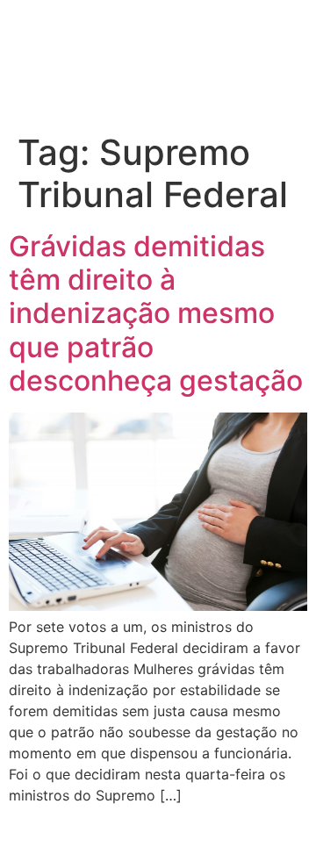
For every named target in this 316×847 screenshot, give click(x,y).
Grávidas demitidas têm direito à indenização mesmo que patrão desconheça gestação (156, 313)
